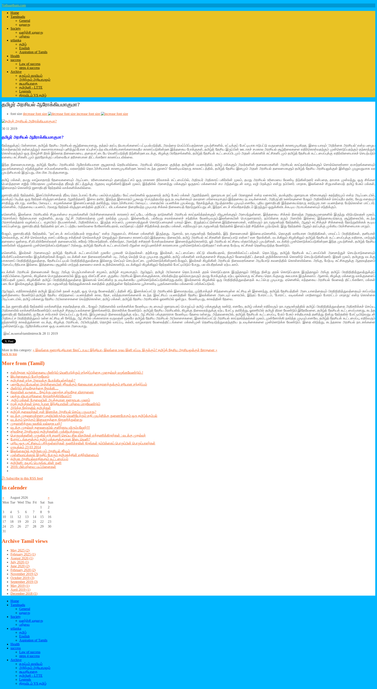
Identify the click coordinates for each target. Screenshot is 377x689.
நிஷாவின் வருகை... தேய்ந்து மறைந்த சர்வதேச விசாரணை (52, 392)
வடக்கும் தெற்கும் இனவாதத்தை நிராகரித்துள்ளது (46, 420)
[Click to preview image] (29, 121)
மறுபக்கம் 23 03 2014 (25, 447)
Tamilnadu (17, 17)
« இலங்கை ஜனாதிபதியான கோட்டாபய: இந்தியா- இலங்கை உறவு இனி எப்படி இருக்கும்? (95, 350)
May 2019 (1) (19, 586)
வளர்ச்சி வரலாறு (31, 32)
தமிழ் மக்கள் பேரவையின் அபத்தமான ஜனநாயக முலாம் (50, 400)
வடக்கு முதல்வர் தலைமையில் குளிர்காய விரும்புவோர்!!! (50, 427)
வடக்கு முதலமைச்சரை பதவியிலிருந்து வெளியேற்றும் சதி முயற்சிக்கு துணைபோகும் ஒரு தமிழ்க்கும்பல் (83, 416)
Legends (25, 91)
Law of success (29, 64)
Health (15, 56)
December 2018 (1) (23, 593)
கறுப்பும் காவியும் (31, 75)
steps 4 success (29, 68)
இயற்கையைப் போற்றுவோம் (29, 376)
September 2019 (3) (24, 582)
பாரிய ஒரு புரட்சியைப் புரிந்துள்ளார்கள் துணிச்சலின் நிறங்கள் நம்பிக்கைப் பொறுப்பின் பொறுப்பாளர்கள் (82, 443)
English (24, 48)
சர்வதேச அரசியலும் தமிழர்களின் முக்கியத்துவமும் (47, 431)
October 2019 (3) (22, 578)
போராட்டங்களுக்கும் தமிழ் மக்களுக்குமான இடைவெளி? (50, 439)
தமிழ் (23, 44)
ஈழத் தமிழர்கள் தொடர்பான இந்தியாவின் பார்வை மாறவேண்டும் (55, 404)
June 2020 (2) (19, 566)
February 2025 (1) (23, 554)
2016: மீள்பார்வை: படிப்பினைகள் (33, 467)
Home (14, 13)
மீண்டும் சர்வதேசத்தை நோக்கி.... (34, 388)
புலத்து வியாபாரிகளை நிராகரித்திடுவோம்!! (41, 396)
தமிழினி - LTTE (31, 87)
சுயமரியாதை (28, 83)
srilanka (15, 40)
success (15, 60)
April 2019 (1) (20, 589)
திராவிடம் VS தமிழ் (32, 95)
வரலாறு (24, 24)
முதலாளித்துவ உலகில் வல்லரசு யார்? (36, 423)
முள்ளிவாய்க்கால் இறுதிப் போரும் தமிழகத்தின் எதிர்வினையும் (54, 455)
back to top (9, 354)
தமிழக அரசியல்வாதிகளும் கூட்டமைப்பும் (39, 459)
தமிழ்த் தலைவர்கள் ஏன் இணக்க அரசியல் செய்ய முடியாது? (53, 412)
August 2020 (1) (21, 558)
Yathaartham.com (14, 5)
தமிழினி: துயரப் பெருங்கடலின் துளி (36, 463)
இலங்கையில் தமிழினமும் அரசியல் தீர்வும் (40, 451)
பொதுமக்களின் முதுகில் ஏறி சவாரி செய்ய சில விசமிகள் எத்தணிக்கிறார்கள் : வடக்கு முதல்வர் (78, 435)
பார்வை (24, 36)
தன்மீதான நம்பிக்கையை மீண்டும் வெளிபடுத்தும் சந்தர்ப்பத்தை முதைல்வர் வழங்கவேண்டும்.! (76, 372)
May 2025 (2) (19, 550)
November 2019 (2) (24, 574)
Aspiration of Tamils (33, 52)
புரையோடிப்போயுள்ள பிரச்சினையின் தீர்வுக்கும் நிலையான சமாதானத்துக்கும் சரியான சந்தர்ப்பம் (78, 384)
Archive (16, 72)
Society (15, 28)
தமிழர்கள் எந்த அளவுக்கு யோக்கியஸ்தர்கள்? (42, 380)
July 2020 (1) (19, 562)
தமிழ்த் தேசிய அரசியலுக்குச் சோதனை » (187, 350)
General (24, 20)
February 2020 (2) (23, 570)
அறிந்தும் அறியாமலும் (34, 79)
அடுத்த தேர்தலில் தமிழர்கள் (30, 408)
